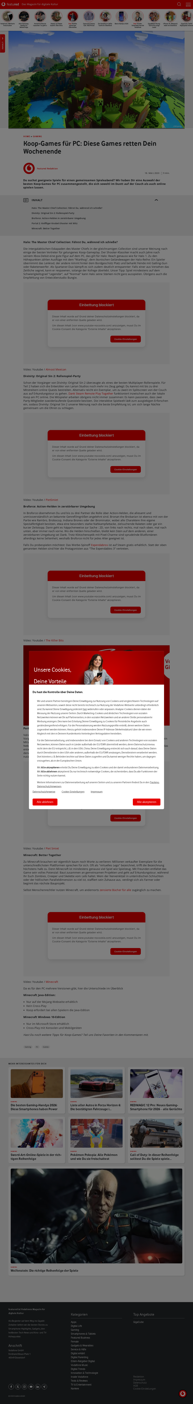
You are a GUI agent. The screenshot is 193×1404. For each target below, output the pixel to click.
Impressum (97, 791)
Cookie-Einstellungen (73, 791)
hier (85, 709)
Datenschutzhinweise (44, 791)
